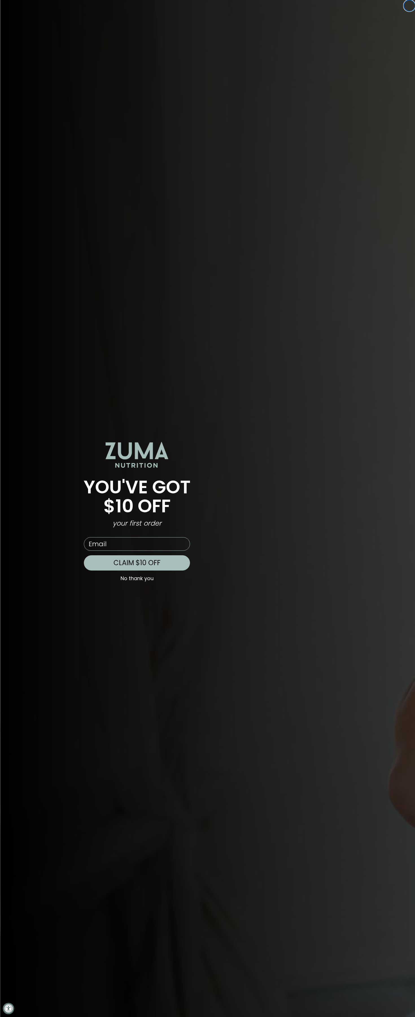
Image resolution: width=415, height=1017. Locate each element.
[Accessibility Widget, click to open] (8, 1008)
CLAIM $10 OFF (136, 562)
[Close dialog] (409, 5)
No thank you (137, 578)
